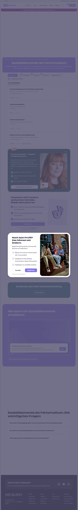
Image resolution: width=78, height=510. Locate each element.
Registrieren (31, 270)
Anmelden (18, 270)
